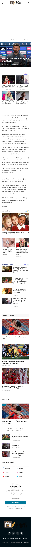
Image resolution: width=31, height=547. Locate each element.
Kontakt (25, 538)
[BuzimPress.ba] (15, 2)
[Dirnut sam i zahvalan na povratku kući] (6, 446)
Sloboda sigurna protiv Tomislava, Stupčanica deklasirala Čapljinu (12, 387)
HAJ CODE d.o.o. (24, 542)
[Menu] (3, 3)
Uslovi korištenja (15, 538)
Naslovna (6, 538)
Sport (4, 54)
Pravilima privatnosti (17, 508)
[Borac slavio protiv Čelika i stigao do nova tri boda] (15, 327)
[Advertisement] (15, 22)
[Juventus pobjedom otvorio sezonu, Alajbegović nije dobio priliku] (15, 351)
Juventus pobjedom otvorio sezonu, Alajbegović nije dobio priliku (13, 362)
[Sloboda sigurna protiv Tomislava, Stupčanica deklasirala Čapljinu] (15, 376)
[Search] (28, 3)
